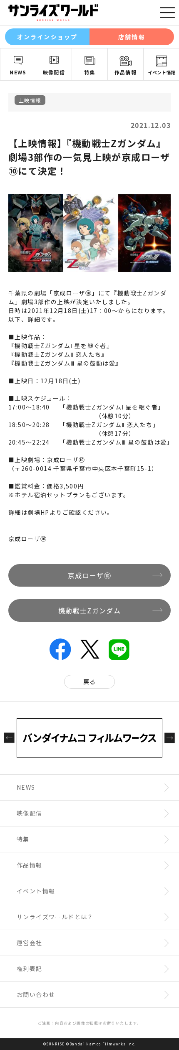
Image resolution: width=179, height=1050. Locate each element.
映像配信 (54, 72)
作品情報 (125, 72)
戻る (89, 681)
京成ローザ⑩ (27, 538)
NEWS (18, 72)
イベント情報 (161, 72)
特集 (89, 72)
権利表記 (29, 968)
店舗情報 (131, 37)
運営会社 (29, 942)
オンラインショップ (47, 37)
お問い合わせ (36, 994)
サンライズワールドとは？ (55, 917)
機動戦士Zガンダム (89, 610)
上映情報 (30, 100)
